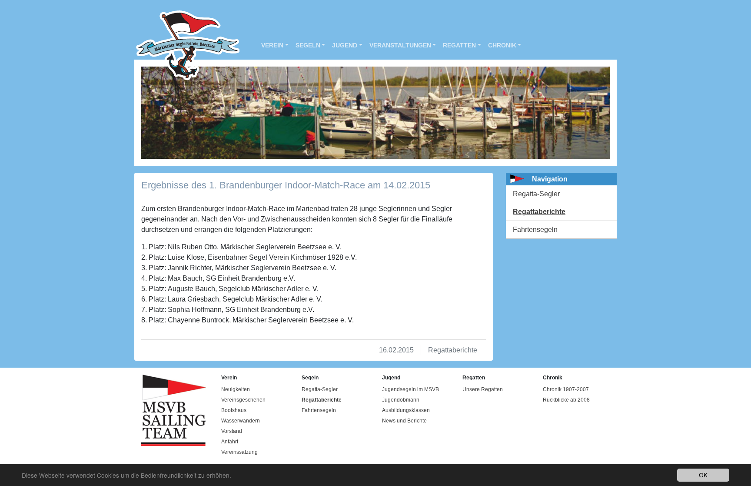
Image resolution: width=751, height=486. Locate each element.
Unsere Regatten (482, 389)
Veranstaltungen (400, 45)
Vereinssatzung (239, 452)
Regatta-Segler (536, 194)
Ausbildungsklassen (406, 410)
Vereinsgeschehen (243, 400)
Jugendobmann (400, 400)
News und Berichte (404, 421)
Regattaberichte (539, 211)
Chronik (502, 45)
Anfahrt (229, 442)
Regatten (459, 45)
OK (703, 474)
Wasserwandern (240, 421)
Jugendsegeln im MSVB (410, 389)
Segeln (308, 45)
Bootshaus (233, 410)
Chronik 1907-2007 (566, 389)
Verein (272, 45)
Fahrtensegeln (535, 229)
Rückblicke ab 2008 (566, 400)
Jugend (344, 45)
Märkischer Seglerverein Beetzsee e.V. (183, 45)
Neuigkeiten (235, 389)
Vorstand (231, 431)
